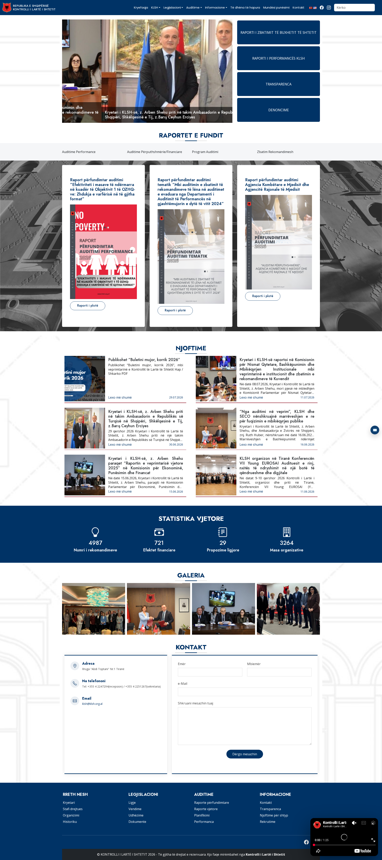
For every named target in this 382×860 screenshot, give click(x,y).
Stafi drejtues (73, 809)
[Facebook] (322, 8)
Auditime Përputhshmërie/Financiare (89, 152)
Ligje (132, 802)
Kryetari (69, 802)
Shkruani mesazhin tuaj (195, 703)
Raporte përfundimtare (211, 802)
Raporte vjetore (206, 809)
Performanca (204, 821)
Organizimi (71, 815)
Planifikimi (202, 815)
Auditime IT (265, 152)
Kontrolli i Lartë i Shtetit (265, 854)
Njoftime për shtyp (274, 815)
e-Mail (182, 683)
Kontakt (266, 802)
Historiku (70, 821)
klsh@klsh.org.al (92, 704)
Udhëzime (136, 815)
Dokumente (137, 821)
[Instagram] (329, 8)
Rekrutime (267, 821)
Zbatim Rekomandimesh (210, 152)
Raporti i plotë (87, 305)
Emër (182, 664)
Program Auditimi (140, 152)
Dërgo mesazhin (244, 754)
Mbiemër (254, 664)
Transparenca (270, 809)
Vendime (135, 809)
